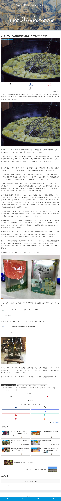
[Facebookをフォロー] (16, 411)
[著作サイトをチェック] (16, 407)
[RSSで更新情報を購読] (45, 419)
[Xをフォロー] (45, 407)
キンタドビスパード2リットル (48, 387)
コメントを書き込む (30, 481)
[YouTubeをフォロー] (16, 415)
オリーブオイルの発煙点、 (8, 387)
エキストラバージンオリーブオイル (25, 385)
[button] (30, 88)
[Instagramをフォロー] (45, 411)
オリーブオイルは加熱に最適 (21, 387)
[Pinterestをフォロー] (16, 419)
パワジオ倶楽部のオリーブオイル (9, 390)
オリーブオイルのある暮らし (40, 385)
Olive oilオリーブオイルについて (9, 385)
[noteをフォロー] (45, 415)
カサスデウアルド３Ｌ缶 (35, 387)
